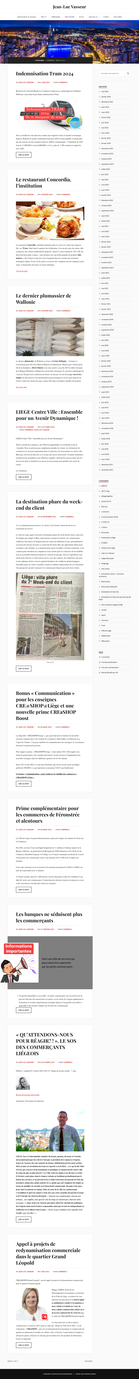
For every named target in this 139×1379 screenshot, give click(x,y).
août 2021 (105, 273)
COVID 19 (105, 522)
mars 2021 (105, 299)
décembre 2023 (107, 148)
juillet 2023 (105, 169)
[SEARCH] (128, 73)
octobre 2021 (106, 262)
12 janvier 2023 (47, 929)
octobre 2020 (106, 325)
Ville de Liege (106, 631)
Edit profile (35, 1094)
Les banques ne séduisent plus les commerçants (49, 917)
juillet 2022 (105, 221)
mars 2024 (105, 133)
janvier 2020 (106, 366)
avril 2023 (105, 185)
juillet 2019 (105, 397)
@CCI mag (105, 491)
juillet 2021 (105, 278)
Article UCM (106, 501)
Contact (106, 17)
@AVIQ (104, 486)
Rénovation (105, 581)
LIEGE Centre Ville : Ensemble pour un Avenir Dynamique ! (49, 414)
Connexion (105, 657)
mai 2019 (104, 407)
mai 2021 (104, 288)
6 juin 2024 (45, 82)
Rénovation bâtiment (109, 587)
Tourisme (104, 620)
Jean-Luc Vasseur (69, 6)
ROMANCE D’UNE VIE (110, 592)
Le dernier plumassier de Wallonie (43, 298)
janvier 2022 (106, 247)
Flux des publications (109, 662)
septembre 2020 (107, 330)
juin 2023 (104, 174)
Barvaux (104, 506)
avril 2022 (105, 231)
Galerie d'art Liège (108, 548)
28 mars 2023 (46, 727)
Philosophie (56, 17)
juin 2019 (104, 402)
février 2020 (106, 361)
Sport (103, 615)
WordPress (67, 1374)
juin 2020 (104, 340)
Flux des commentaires (110, 667)
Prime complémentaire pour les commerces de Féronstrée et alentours (48, 814)
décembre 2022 (107, 200)
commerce (63, 82)
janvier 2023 (106, 195)
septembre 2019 (107, 387)
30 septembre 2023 (48, 517)
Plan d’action (69, 17)
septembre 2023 (107, 164)
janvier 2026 (106, 97)
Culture (104, 527)
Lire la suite (23, 155)
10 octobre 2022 (47, 1062)
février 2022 (106, 242)
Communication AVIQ (109, 517)
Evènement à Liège (108, 537)
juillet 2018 (105, 439)
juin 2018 (104, 444)
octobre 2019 (106, 382)
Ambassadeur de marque (26, 17)
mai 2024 (104, 128)
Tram (103, 625)
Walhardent (105, 636)
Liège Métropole (107, 558)
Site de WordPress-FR (109, 672)
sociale (104, 610)
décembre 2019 (107, 371)
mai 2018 (104, 449)
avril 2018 (105, 454)
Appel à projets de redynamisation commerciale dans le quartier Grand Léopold (48, 1253)
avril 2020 (105, 350)
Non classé (105, 569)
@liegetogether (107, 496)
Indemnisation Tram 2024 (44, 73)
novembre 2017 (107, 470)
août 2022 (105, 216)
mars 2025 (105, 112)
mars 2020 (105, 356)
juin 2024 (104, 122)
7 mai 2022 (44, 1271)
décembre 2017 (107, 464)
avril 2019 (105, 413)
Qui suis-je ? (93, 17)
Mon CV (44, 17)
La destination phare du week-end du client (49, 504)
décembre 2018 (107, 423)
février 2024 (106, 138)
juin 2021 (104, 283)
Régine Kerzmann (23, 1094)
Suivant (89, 1361)
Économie (105, 532)
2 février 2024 (46, 194)
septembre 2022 (107, 211)
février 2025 (106, 117)
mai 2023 (104, 179)
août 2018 (105, 433)
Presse (81, 17)
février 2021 (106, 304)
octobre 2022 (106, 205)
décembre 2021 (107, 252)
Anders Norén (90, 1374)
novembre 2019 (107, 376)
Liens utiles (118, 17)
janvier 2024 (106, 143)
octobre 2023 (106, 159)
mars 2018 (105, 459)
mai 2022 (104, 226)
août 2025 (105, 107)
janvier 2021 (106, 309)
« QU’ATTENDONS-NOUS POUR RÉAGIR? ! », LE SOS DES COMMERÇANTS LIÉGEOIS (46, 1043)
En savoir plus (22, 271)
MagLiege (105, 563)
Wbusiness (105, 641)
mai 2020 (104, 345)
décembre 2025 (107, 102)
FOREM (104, 543)
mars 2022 (105, 236)
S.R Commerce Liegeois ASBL (112, 605)
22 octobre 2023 (47, 427)
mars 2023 (105, 190)
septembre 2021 (107, 268)
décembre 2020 (107, 314)
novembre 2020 (107, 319)
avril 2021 (105, 293)
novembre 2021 (107, 257)
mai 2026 (104, 91)
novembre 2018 (107, 428)
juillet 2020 (105, 335)
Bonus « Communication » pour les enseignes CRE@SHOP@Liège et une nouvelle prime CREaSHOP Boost (46, 705)
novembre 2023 (107, 153)
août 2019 (105, 392)
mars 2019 (105, 418)
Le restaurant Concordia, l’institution (43, 182)
